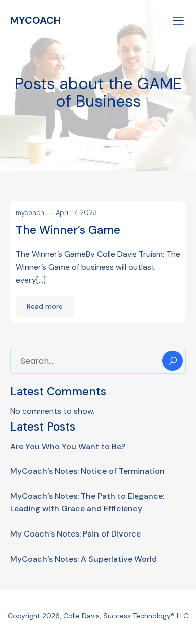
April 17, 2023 (76, 212)
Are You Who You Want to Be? (67, 446)
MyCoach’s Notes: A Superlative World (83, 559)
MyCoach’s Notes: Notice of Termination (87, 471)
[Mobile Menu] (178, 20)
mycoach (30, 212)
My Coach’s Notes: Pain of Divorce (75, 533)
